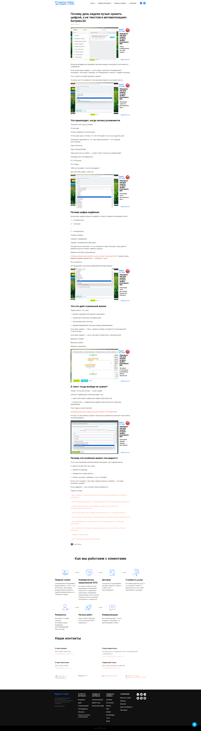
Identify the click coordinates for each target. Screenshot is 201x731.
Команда (123, 701)
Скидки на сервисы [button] (120, 3)
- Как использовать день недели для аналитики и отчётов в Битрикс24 (98, 513)
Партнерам (123, 710)
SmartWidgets (110, 715)
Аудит (80, 703)
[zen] (141, 699)
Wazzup (108, 706)
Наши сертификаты (126, 707)
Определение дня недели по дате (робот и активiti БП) (94, 412)
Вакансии (123, 704)
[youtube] (138, 699)
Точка (108, 718)
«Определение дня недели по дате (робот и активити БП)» (94, 256)
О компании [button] (133, 3)
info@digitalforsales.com (111, 668)
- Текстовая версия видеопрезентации (85, 539)
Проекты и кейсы (125, 698)
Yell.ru (86, 675)
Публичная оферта (60, 706)
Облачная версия (97, 699)
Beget (108, 721)
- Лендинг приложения (79, 535)
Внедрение (81, 699)
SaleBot (108, 712)
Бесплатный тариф (98, 706)
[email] (141, 695)
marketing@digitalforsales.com (113, 656)
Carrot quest (110, 703)
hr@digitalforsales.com (63, 668)
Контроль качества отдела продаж (84, 716)
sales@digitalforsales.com (64, 654)
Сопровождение (83, 706)
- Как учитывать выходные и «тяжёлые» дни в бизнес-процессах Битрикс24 (100, 502)
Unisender (109, 699)
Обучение (81, 712)
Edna (107, 709)
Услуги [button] (92, 3)
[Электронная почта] (144, 3)
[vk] (145, 695)
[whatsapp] (145, 699)
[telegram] (141, 3)
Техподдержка (83, 709)
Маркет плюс (96, 703)
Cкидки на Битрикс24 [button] (104, 3)
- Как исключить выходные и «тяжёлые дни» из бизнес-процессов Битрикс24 (100, 517)
